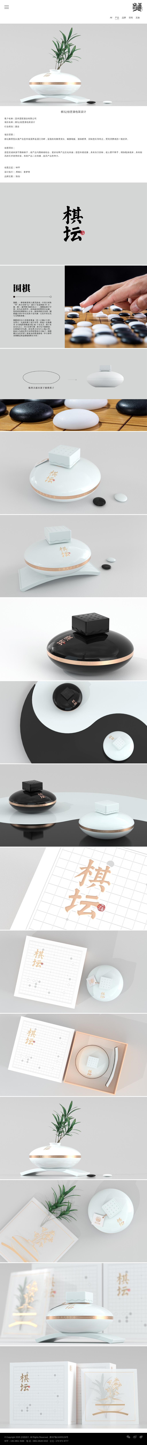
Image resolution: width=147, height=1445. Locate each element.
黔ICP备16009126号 (59, 1437)
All (111, 17)
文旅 (138, 17)
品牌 (124, 17)
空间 (131, 17)
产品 (117, 17)
